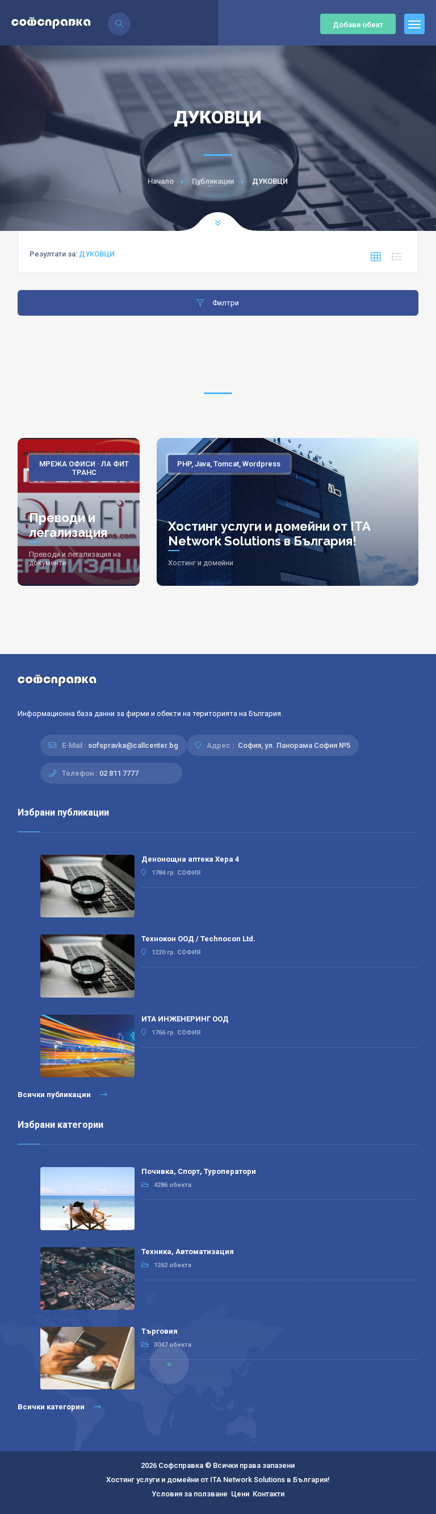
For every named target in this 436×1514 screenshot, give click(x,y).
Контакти (268, 1494)
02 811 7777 (119, 773)
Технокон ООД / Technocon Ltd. (198, 938)
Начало (161, 181)
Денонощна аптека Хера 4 (190, 859)
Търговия (159, 1331)
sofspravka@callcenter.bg (133, 745)
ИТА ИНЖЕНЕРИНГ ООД (185, 1019)
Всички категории (52, 1407)
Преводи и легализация (68, 525)
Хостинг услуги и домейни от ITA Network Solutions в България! (269, 533)
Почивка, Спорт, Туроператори (198, 1171)
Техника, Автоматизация (187, 1251)
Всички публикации (55, 1094)
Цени (240, 1494)
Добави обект (358, 24)
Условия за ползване (190, 1494)
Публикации (213, 181)
